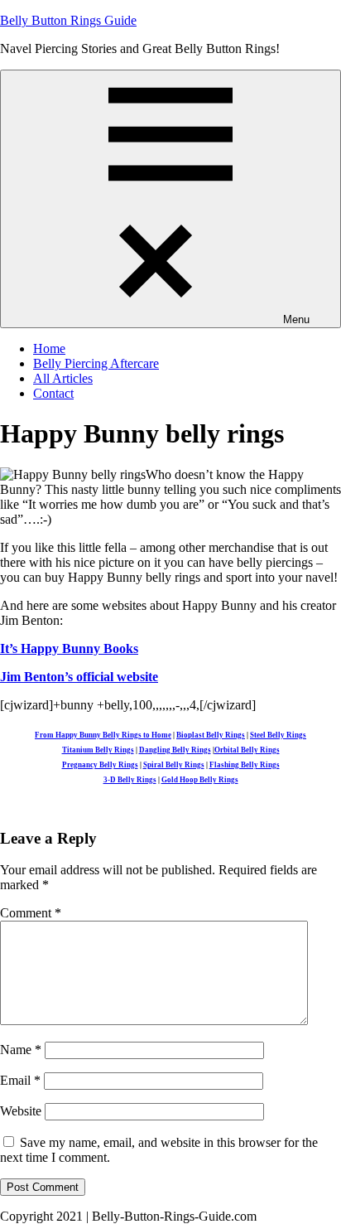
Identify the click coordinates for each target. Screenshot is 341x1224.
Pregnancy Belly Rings (100, 765)
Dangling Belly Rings (175, 750)
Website (20, 1111)
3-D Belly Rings (129, 780)
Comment (30, 913)
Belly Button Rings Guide (68, 20)
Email (20, 1080)
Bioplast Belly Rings (210, 735)
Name (20, 1050)
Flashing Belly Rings (244, 765)
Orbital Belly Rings (247, 750)
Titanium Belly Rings (98, 750)
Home (49, 348)
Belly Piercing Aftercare (96, 363)
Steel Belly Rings (278, 735)
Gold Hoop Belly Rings (199, 780)
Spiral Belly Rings (173, 765)
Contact (53, 393)
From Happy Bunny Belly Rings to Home (103, 735)
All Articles (63, 378)
